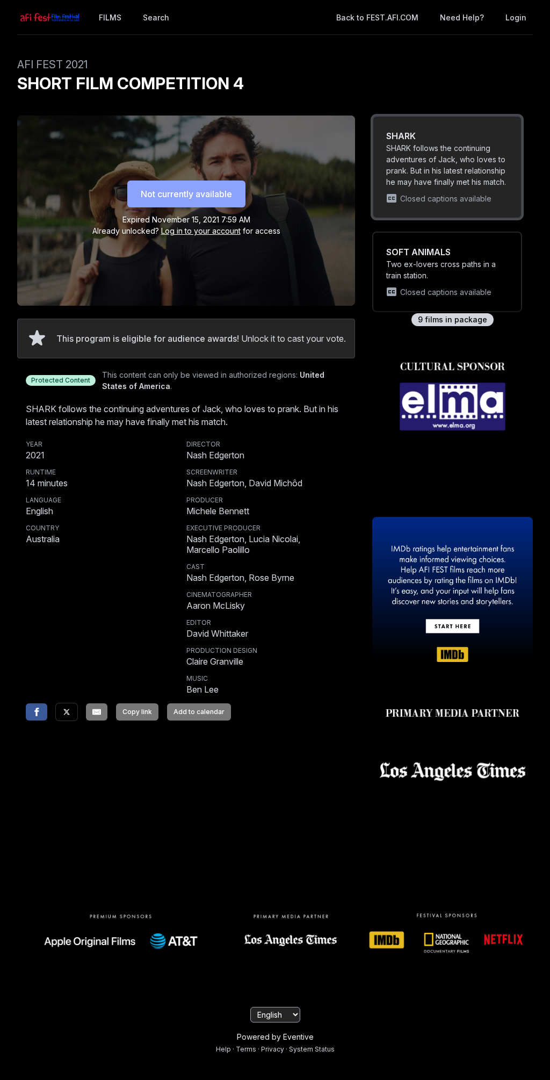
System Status (312, 1049)
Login (515, 17)
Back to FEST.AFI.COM (377, 17)
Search (156, 17)
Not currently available (186, 194)
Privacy (272, 1049)
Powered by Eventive (275, 1036)
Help (223, 1049)
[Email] (96, 712)
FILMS (110, 17)
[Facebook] (36, 712)
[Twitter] (66, 712)
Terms (246, 1049)
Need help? (462, 17)
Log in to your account (201, 230)
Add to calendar (199, 712)
